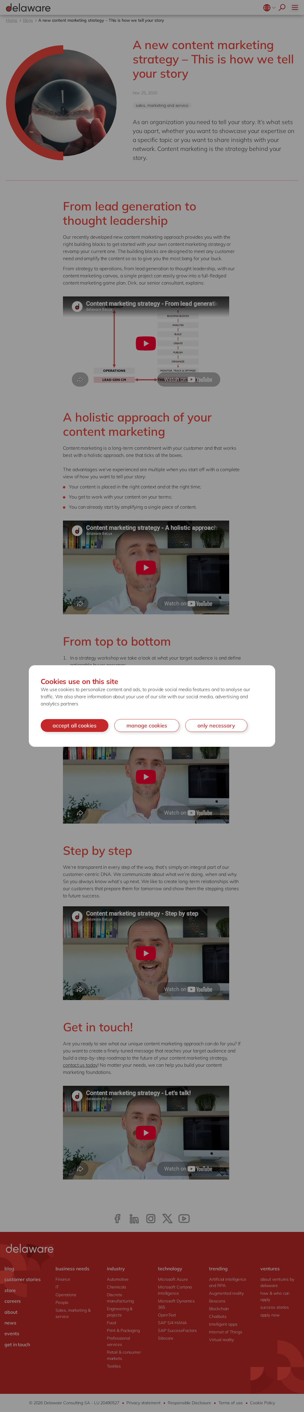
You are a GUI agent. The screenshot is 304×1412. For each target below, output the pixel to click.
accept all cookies (74, 725)
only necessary (216, 725)
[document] (152, 706)
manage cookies (146, 725)
